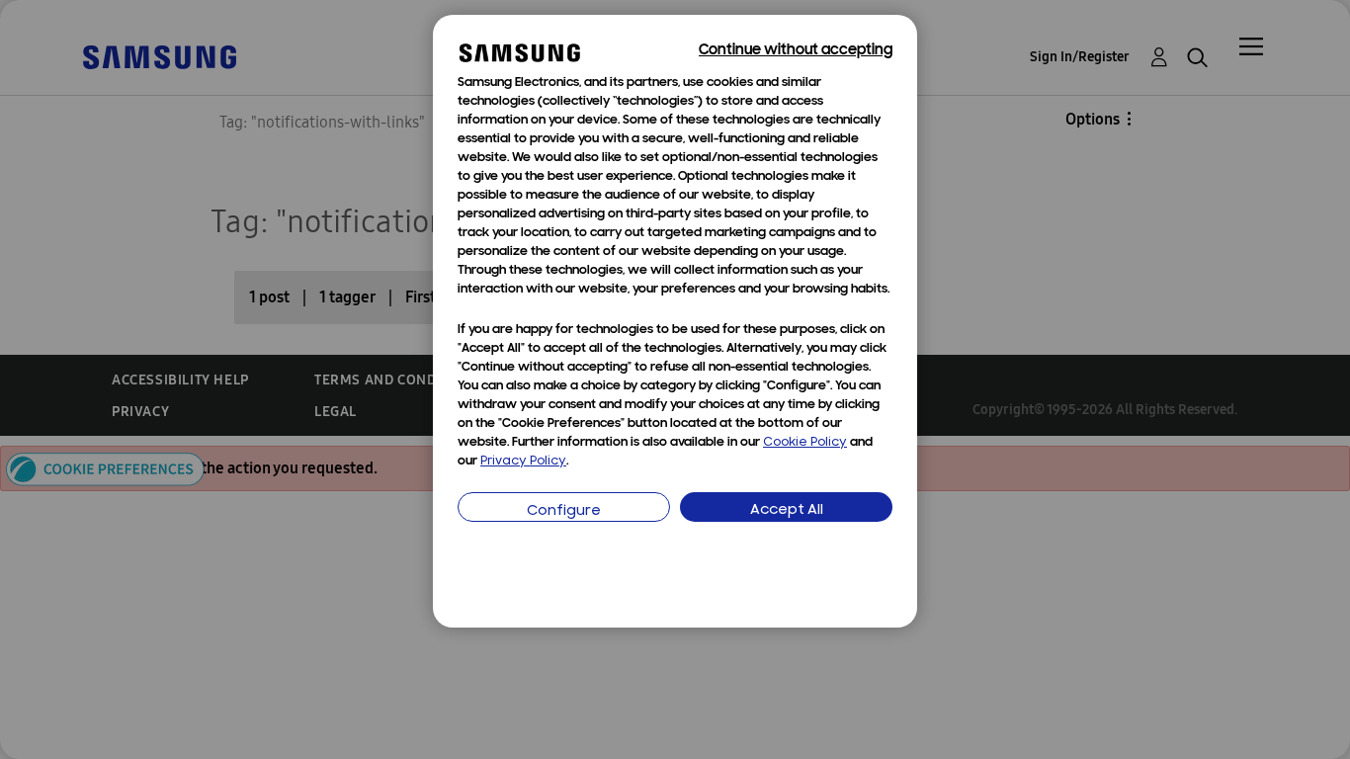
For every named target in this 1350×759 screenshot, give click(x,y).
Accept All (786, 510)
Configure (564, 511)
